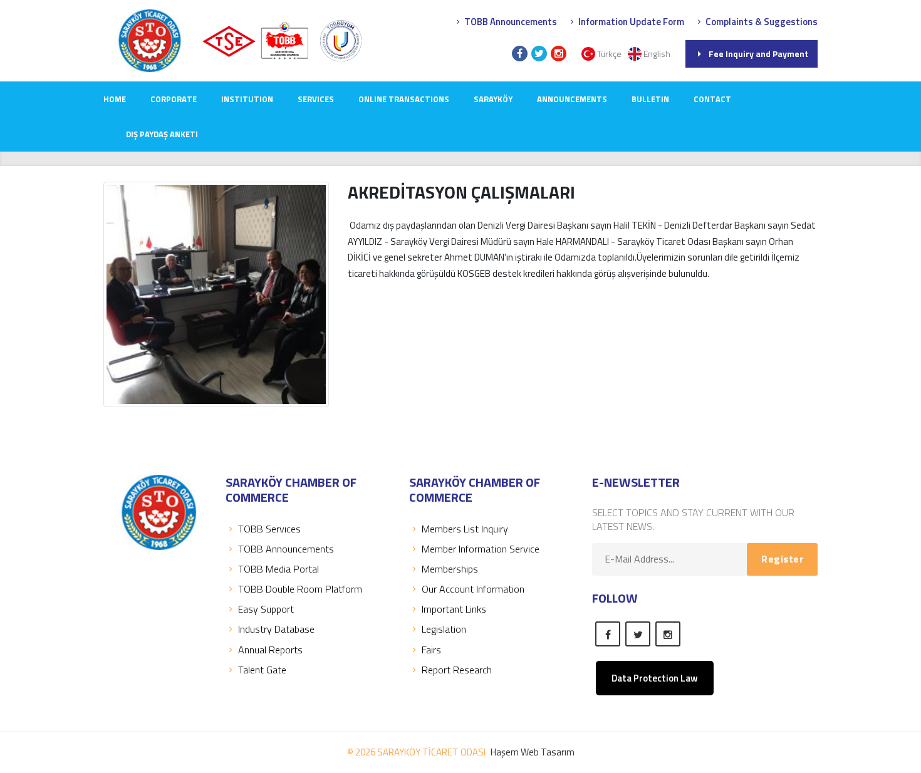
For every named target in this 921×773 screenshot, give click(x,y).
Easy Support (266, 608)
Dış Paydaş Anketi (162, 134)
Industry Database (276, 628)
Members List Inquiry (465, 528)
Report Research (457, 669)
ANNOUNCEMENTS (572, 99)
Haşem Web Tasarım (533, 752)
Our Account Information (473, 588)
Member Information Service (480, 548)
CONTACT (712, 99)
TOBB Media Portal (278, 568)
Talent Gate (262, 669)
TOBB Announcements (509, 21)
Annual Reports (270, 649)
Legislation (444, 628)
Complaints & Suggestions (761, 21)
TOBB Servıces (269, 528)
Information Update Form (630, 21)
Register (782, 558)
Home (114, 99)
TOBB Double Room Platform (300, 588)
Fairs (431, 649)
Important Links (454, 608)
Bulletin (650, 99)
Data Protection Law (654, 678)
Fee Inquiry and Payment (758, 53)
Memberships (450, 568)
